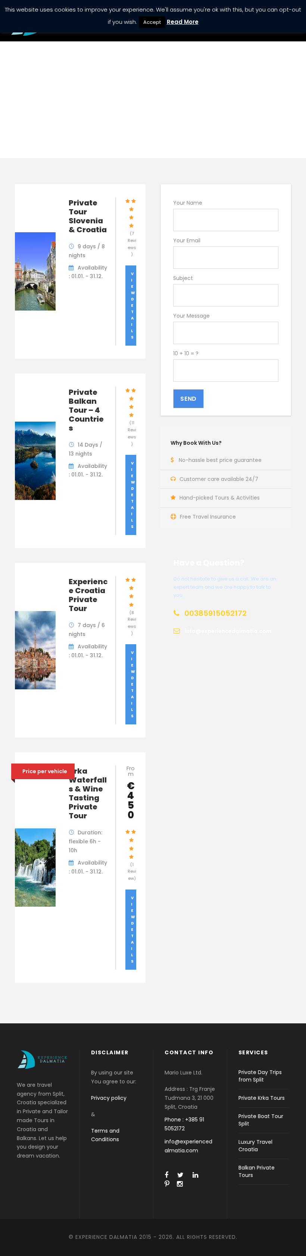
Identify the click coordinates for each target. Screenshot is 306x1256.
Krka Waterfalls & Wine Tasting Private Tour (88, 793)
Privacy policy (109, 1098)
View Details (133, 305)
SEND (188, 398)
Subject (183, 278)
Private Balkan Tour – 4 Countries (86, 410)
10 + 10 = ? (186, 353)
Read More (183, 22)
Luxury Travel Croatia (255, 1145)
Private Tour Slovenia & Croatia (88, 216)
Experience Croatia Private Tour (88, 595)
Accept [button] (152, 22)
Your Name (187, 203)
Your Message (191, 315)
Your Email (186, 240)
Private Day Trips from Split (260, 1075)
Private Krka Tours (261, 1098)
